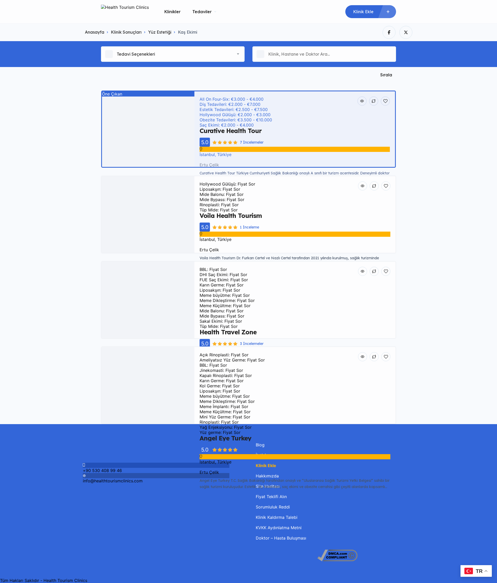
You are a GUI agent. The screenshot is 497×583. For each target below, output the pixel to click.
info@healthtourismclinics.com (113, 480)
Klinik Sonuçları (126, 32)
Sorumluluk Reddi (273, 507)
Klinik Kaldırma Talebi (276, 517)
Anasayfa (94, 32)
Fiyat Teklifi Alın (271, 496)
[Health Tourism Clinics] (125, 12)
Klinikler (172, 11)
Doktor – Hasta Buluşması (281, 538)
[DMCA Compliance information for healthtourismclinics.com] (337, 559)
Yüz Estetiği (159, 32)
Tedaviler (202, 11)
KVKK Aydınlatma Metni (279, 527)
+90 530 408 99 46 (102, 470)
